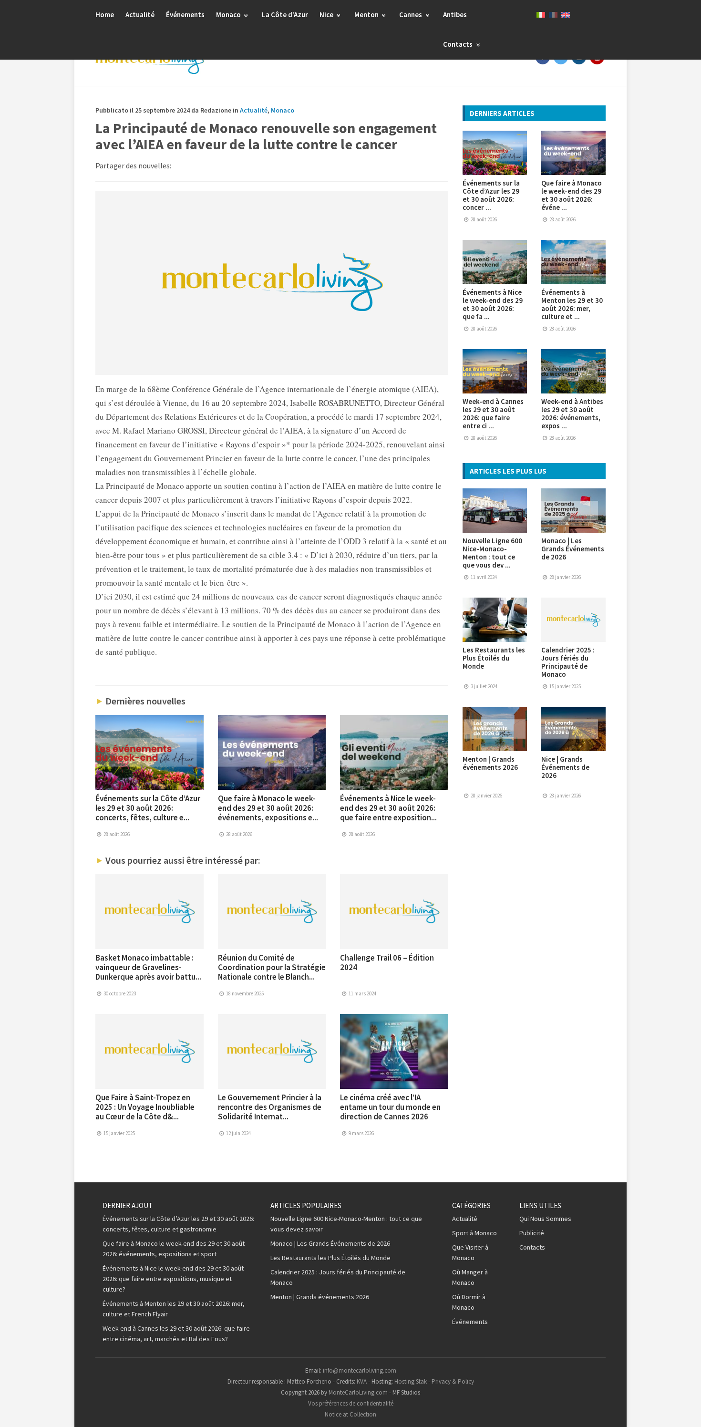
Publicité (531, 1233)
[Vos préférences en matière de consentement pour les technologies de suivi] (684, 1410)
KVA (362, 1381)
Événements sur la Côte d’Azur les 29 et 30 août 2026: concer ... (491, 195)
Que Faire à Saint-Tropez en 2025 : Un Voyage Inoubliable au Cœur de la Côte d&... (145, 1107)
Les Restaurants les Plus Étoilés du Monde (494, 658)
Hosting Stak (410, 1381)
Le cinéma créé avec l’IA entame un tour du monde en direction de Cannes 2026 (390, 1107)
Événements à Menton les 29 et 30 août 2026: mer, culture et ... (572, 304)
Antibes (455, 14)
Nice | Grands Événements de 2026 (565, 767)
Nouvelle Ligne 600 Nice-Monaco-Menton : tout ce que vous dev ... (492, 552)
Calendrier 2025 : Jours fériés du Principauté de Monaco (568, 662)
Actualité (140, 14)
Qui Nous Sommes (545, 1218)
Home (104, 14)
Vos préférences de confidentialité (350, 1403)
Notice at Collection (350, 1414)
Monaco (229, 14)
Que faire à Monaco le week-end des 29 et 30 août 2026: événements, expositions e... (268, 808)
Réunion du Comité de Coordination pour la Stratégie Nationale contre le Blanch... (272, 967)
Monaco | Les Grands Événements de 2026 (572, 548)
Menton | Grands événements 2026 (490, 763)
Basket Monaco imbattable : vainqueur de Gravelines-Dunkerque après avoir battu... (148, 967)
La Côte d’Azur (285, 14)
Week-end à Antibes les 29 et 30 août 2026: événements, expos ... (572, 413)
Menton (367, 14)
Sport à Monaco (474, 1233)
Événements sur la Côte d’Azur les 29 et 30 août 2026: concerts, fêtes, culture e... (147, 808)
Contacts (458, 44)
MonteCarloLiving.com (358, 1392)
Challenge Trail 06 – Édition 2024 (387, 962)
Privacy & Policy (453, 1381)
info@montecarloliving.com (359, 1370)
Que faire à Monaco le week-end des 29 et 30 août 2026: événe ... (571, 195)
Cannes (411, 14)
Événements (185, 14)
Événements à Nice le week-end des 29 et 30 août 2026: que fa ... (493, 304)
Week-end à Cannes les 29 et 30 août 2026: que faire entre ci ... (493, 413)
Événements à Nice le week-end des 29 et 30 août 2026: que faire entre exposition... (388, 808)
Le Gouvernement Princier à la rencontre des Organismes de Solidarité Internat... (269, 1107)
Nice (327, 14)
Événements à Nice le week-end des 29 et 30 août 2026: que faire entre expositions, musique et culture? (173, 1278)
